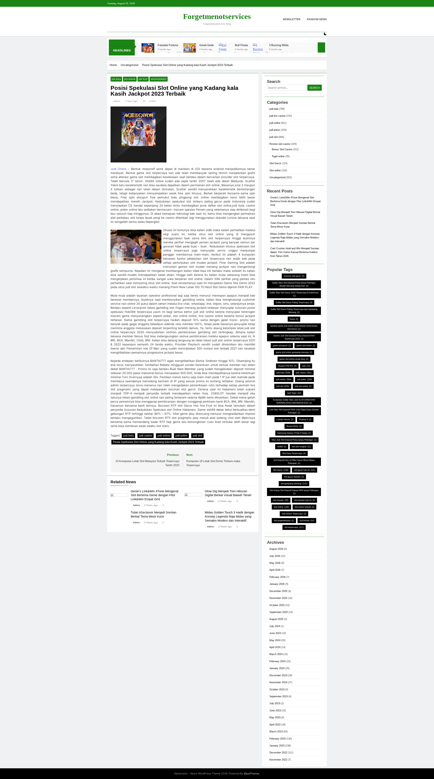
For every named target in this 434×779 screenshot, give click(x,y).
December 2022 (278, 752)
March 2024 (276, 654)
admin (117, 101)
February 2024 (277, 661)
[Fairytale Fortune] (148, 49)
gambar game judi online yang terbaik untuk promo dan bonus (294, 327)
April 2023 (274, 724)
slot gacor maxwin (294, 477)
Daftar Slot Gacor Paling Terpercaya (294, 302)
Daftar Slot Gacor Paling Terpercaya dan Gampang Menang (294, 311)
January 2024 (276, 668)
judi (306, 366)
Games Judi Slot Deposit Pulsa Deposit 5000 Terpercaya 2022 (294, 337)
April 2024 (274, 647)
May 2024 (274, 640)
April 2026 (274, 569)
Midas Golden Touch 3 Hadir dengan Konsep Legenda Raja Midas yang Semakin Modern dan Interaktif (229, 516)
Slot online (275, 170)
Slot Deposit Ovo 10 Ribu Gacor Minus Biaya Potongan (294, 461)
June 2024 (275, 633)
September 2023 (278, 696)
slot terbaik (307, 520)
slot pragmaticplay (284, 520)
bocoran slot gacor (294, 276)
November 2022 (278, 759)
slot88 (281, 446)
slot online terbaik (304, 507)
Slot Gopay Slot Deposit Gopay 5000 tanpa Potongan (294, 492)
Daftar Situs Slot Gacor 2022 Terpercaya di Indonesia (294, 294)
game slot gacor (282, 345)
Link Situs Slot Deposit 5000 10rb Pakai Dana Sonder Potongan (294, 411)
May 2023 (274, 717)
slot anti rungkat (301, 446)
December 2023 (278, 675)
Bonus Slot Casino (282, 149)
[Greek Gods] (189, 49)
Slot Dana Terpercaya (294, 453)
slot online (281, 507)
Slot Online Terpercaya (294, 514)
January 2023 (276, 745)
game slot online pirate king (294, 359)
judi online (129, 79)
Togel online (278, 156)
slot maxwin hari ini (304, 500)
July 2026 (274, 555)
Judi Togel (294, 393)
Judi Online (118, 169)
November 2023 (278, 682)
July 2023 (274, 703)
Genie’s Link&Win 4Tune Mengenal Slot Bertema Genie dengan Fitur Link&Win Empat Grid (154, 495)
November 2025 (278, 598)
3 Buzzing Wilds (279, 45)
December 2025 (278, 591)
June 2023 (275, 710)
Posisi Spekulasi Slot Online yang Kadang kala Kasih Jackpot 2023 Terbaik (158, 442)
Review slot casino (279, 143)
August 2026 (276, 548)
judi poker (181, 435)
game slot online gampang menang (294, 352)
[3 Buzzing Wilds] (259, 49)
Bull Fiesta (241, 45)
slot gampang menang (294, 483)
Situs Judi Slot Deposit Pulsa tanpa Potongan (294, 440)
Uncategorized (158, 79)
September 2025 (278, 612)
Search (314, 87)
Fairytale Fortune (168, 45)
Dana (294, 319)
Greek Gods (206, 45)
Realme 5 (305, 419)
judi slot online (303, 386)
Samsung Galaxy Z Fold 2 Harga (294, 433)
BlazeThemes (251, 773)
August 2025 (276, 619)
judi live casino (277, 115)
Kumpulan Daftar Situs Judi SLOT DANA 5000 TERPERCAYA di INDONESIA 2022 (294, 401)
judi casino (145, 435)
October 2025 (276, 605)
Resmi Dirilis (294, 426)
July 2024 (274, 626)
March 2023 (276, 731)
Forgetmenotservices (217, 16)
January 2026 (276, 583)
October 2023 (276, 689)
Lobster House (285, 419)
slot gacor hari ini (304, 470)
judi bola (116, 79)
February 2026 (277, 577)
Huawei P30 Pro (287, 366)
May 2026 (274, 562)
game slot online (306, 345)
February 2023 (277, 738)
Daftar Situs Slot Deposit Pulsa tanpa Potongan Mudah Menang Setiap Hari (294, 284)
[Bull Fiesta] (225, 49)
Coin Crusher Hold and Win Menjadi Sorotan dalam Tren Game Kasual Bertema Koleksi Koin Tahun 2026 (294, 252)
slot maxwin (280, 500)
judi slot (143, 79)
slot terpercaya (294, 527)
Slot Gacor (275, 163)
